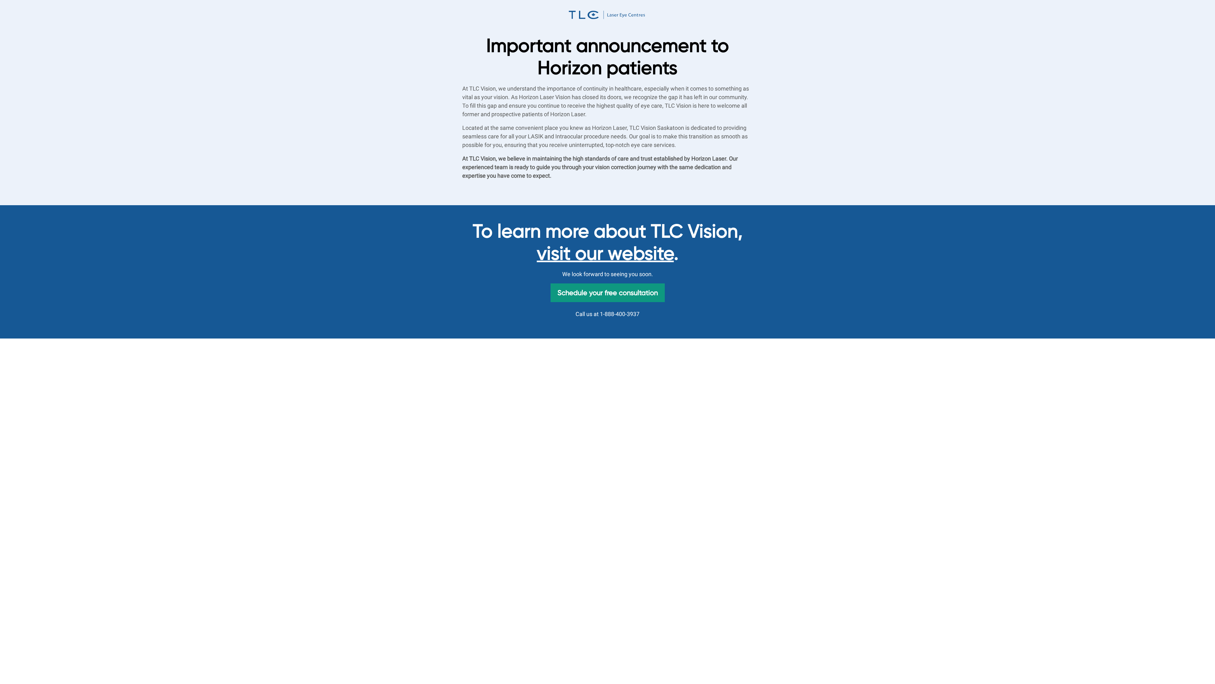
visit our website (605, 253)
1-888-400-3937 (619, 314)
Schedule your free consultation (608, 292)
